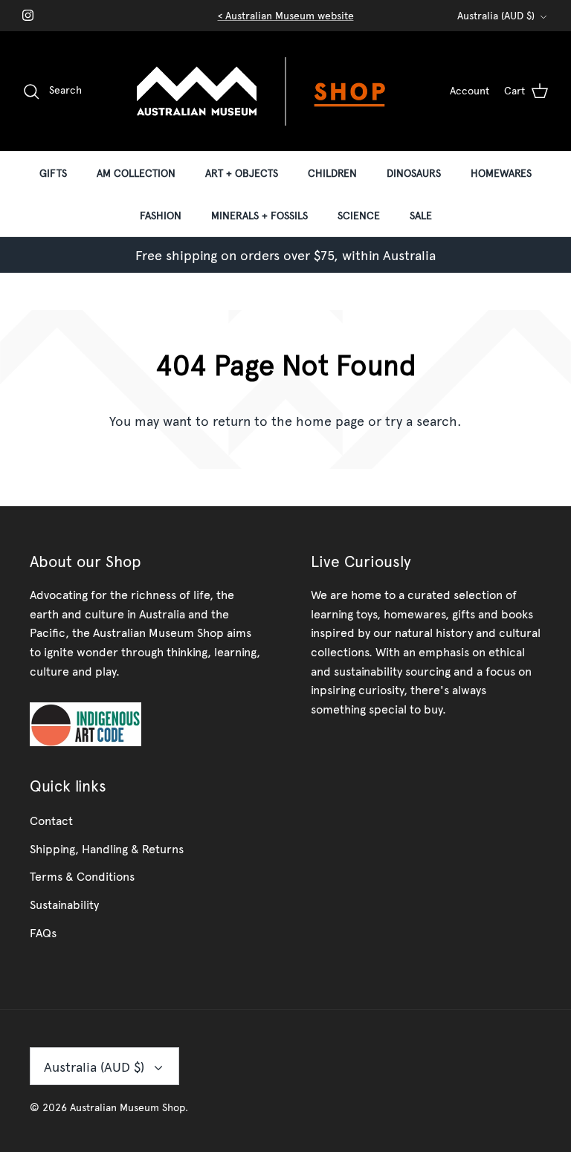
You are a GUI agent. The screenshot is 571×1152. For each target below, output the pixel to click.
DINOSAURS (414, 173)
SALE (421, 215)
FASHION (160, 215)
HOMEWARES (501, 173)
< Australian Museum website (286, 15)
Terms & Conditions (82, 875)
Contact (51, 820)
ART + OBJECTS (241, 173)
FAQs (43, 932)
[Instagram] (27, 15)
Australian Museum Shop (127, 1107)
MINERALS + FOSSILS (259, 215)
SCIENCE (359, 215)
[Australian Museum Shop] (285, 91)
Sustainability (64, 904)
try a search (421, 420)
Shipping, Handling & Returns (107, 848)
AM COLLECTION (136, 173)
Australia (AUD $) (496, 15)
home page (330, 420)
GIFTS (53, 173)
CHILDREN (332, 173)
